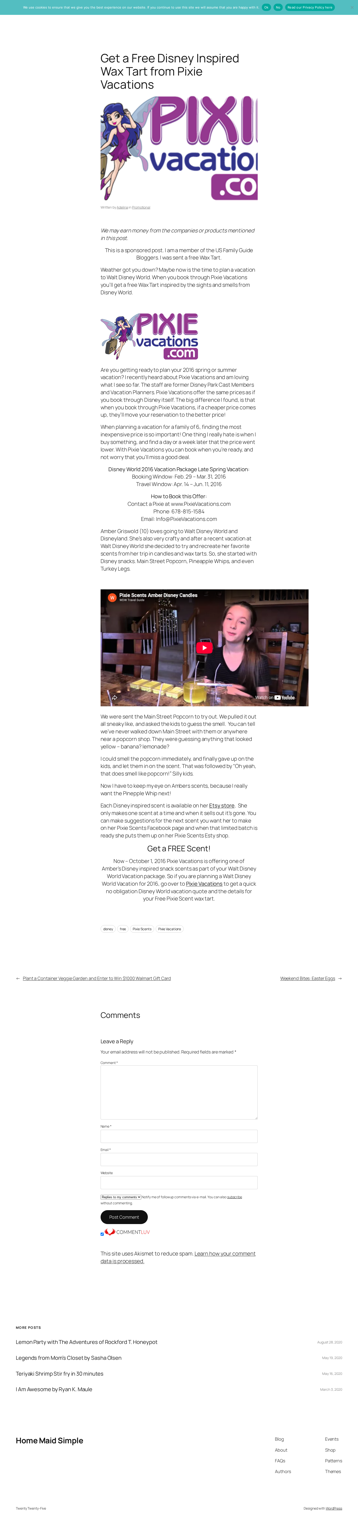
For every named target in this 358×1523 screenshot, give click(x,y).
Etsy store (222, 805)
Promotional (141, 207)
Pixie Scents (142, 929)
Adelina (122, 207)
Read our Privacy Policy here (310, 7)
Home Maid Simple (49, 1440)
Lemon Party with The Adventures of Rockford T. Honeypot (87, 1342)
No (278, 7)
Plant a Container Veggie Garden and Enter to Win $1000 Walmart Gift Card (97, 978)
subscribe (234, 1197)
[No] (351, 7)
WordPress (334, 1508)
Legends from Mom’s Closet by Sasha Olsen (69, 1358)
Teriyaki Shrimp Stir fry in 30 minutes (60, 1374)
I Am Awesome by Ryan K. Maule (54, 1389)
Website (107, 1172)
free (123, 929)
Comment (109, 1062)
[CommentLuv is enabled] (127, 1234)
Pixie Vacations (204, 883)
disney (108, 929)
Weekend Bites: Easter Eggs (307, 978)
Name (106, 1126)
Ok (266, 7)
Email (106, 1149)
